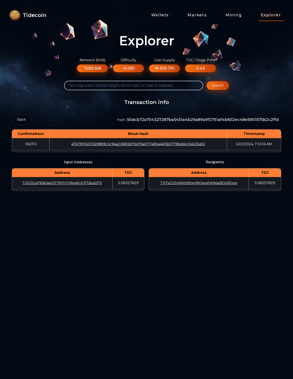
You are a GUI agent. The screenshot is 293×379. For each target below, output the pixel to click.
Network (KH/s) (93, 60)
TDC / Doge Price (200, 60)
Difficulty (128, 60)
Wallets (160, 15)
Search (218, 85)
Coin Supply (164, 60)
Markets (197, 15)
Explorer (271, 15)
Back (21, 120)
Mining (234, 15)
